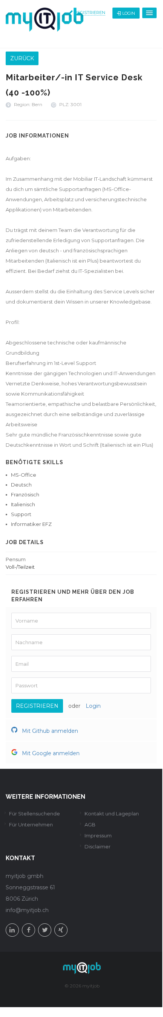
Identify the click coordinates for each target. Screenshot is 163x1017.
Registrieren (89, 12)
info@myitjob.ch (27, 910)
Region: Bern (28, 104)
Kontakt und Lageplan (112, 813)
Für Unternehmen (31, 824)
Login (128, 13)
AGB (90, 824)
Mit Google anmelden (50, 753)
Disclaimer (98, 846)
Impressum (98, 835)
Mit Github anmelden (49, 731)
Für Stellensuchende (34, 813)
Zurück (22, 58)
